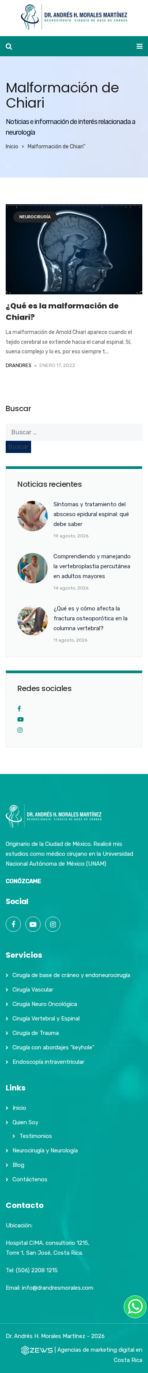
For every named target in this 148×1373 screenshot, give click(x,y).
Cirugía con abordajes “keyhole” (53, 1047)
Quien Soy (25, 1122)
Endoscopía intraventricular (48, 1061)
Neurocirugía (35, 217)
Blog (18, 1165)
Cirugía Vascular (33, 989)
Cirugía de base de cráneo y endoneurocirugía (71, 975)
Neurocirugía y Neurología (45, 1150)
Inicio (12, 146)
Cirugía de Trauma (36, 1033)
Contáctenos (30, 1179)
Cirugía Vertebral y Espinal (46, 1018)
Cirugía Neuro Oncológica (45, 1004)
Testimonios (35, 1136)
